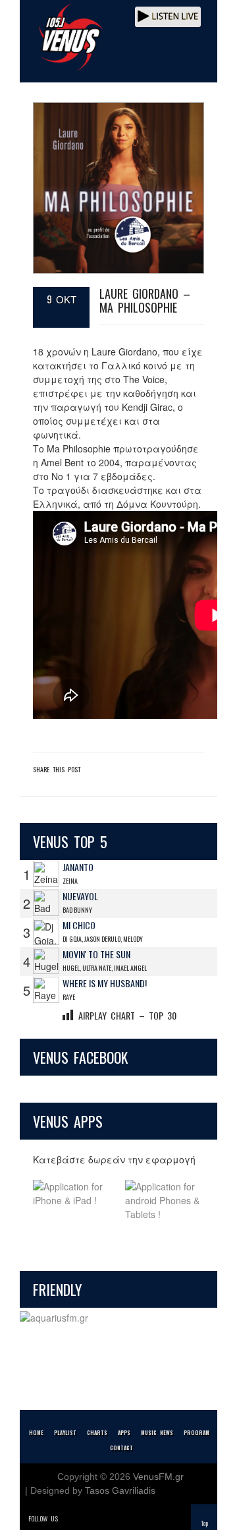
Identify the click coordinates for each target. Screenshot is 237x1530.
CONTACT (121, 1448)
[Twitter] (69, 1518)
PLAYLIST (65, 1432)
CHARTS (97, 1432)
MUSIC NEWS (157, 1432)
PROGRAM (196, 1432)
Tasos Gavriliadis (120, 1490)
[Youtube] (125, 1518)
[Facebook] (88, 1518)
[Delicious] (106, 1518)
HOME (36, 1432)
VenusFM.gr (158, 1476)
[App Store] (72, 1200)
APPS (124, 1432)
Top (204, 1523)
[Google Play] (164, 1200)
